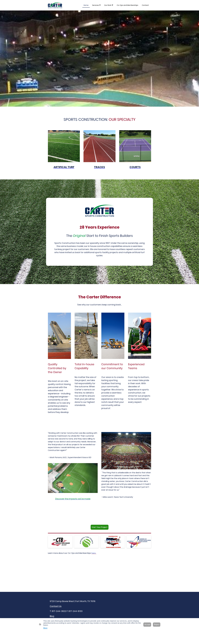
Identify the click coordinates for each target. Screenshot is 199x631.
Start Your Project (99, 527)
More (45, 628)
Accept (147, 624)
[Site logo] (55, 5)
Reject (156, 624)
